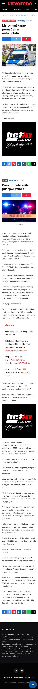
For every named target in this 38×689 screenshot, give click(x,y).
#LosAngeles (10, 350)
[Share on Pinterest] (26, 39)
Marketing (29, 677)
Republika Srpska (9, 20)
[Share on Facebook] (7, 39)
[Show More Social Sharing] (34, 39)
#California (21, 350)
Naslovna (6, 9)
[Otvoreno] (20, 3)
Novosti (17, 9)
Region (27, 9)
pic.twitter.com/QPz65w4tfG (17, 363)
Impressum (18, 677)
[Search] (35, 3)
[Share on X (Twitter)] (16, 39)
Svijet (5, 180)
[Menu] (3, 3)
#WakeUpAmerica (17, 360)
